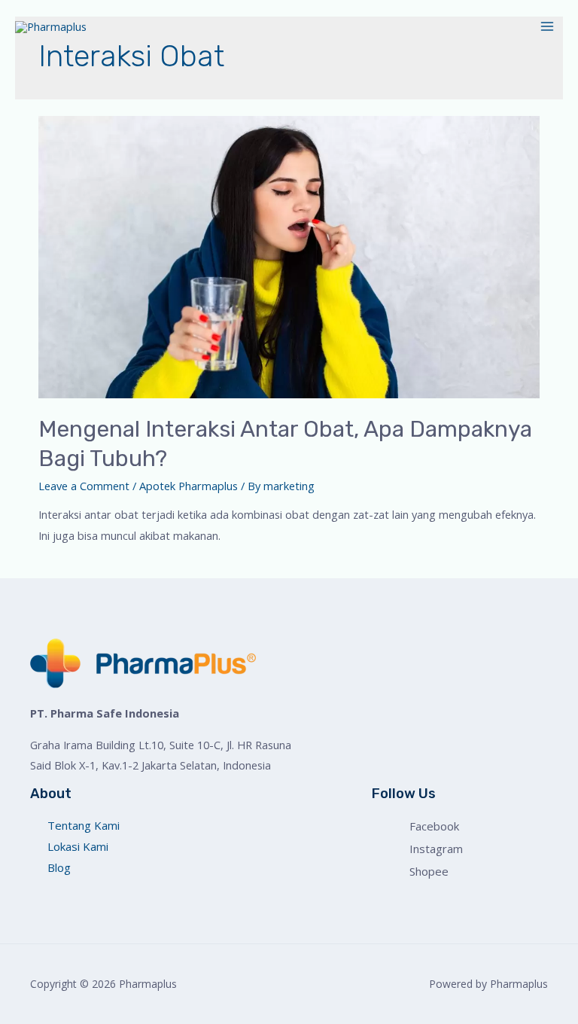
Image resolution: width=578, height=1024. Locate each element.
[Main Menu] (547, 26)
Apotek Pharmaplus (188, 485)
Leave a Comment (83, 485)
